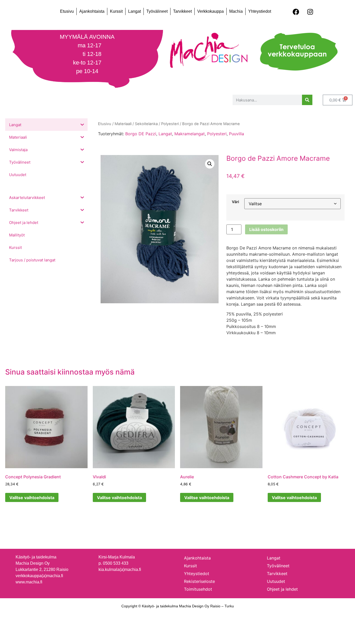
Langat (134, 11)
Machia (236, 11)
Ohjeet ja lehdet (282, 589)
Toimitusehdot (198, 589)
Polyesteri (217, 133)
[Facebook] (295, 11)
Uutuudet (276, 581)
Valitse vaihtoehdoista (31, 497)
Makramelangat (189, 133)
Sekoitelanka (146, 123)
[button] (209, 164)
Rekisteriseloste (199, 581)
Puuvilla (236, 133)
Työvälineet (157, 11)
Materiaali (123, 123)
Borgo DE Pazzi (140, 133)
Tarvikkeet (182, 11)
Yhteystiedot (259, 11)
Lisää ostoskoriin (266, 229)
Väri (235, 202)
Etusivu (67, 11)
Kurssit (116, 11)
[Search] (307, 100)
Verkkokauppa (210, 11)
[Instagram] (310, 11)
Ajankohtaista (91, 11)
